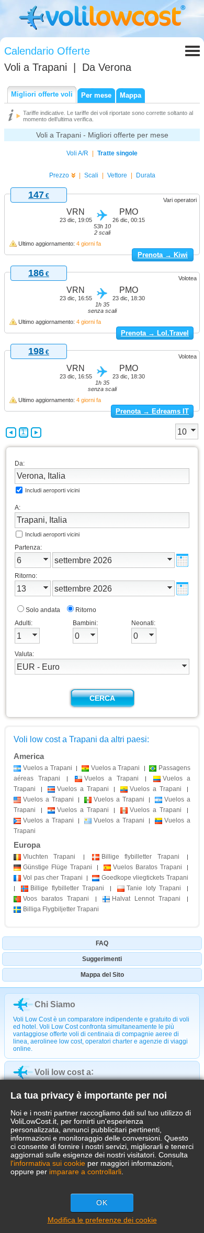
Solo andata (43, 610)
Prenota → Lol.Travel (155, 333)
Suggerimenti (102, 959)
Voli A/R (77, 153)
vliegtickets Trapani (144, 877)
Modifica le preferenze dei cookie (102, 1220)
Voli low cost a (63, 1072)
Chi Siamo (55, 1004)
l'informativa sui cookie (47, 1163)
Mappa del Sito (102, 974)
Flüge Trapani (57, 867)
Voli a (35, 67)
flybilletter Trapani (140, 856)
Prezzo (59, 175)
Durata (145, 175)
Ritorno (85, 610)
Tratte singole (117, 153)
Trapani (49, 856)
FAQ (102, 943)
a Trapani (47, 768)
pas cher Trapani (53, 877)
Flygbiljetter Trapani (61, 909)
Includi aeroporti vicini (52, 490)
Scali (91, 175)
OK (102, 1202)
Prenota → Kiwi (163, 255)
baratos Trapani (56, 898)
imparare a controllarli (85, 1171)
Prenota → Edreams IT (152, 411)
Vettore (117, 175)
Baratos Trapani (147, 867)
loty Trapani (154, 888)
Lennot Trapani (146, 898)
